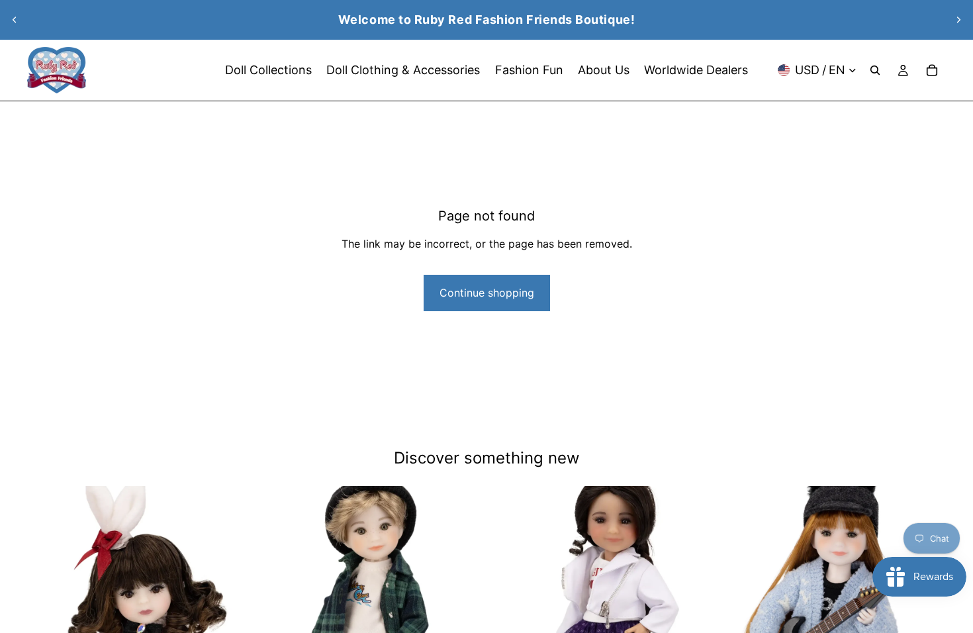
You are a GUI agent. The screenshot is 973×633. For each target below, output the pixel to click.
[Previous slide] (14, 19)
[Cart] (932, 70)
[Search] (875, 70)
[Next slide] (958, 19)
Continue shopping (487, 292)
